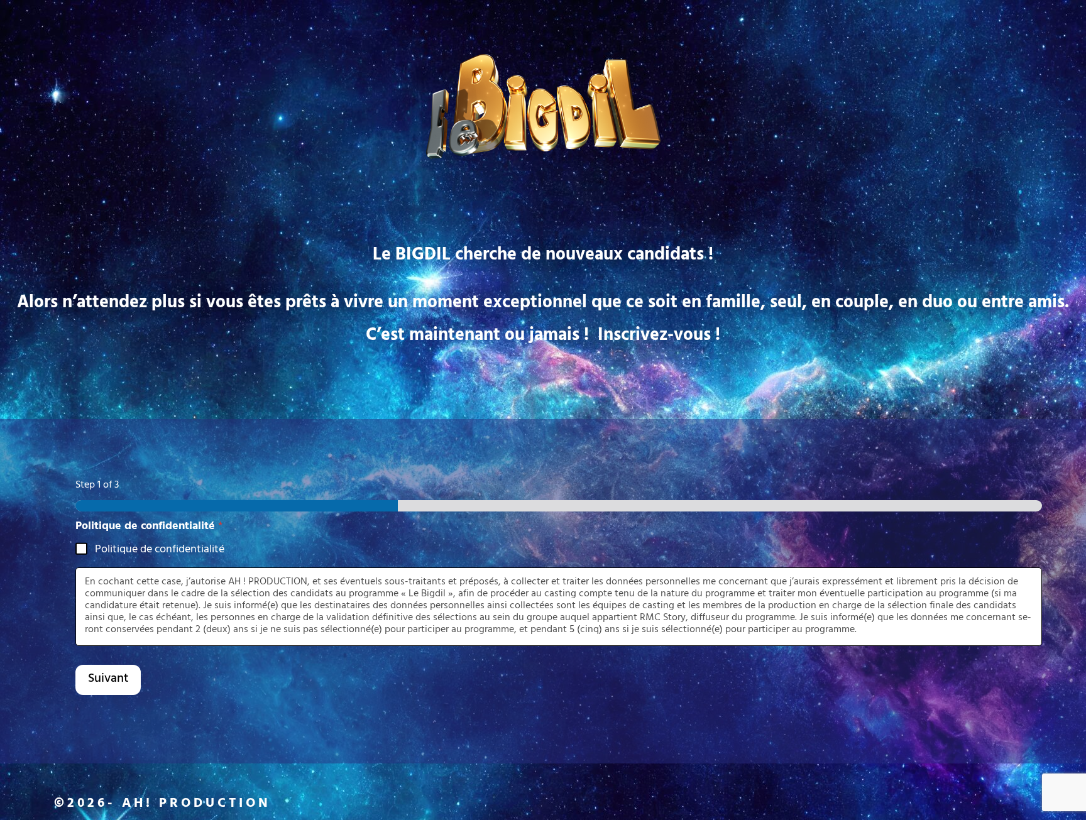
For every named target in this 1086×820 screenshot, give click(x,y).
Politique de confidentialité (159, 551)
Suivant (108, 679)
